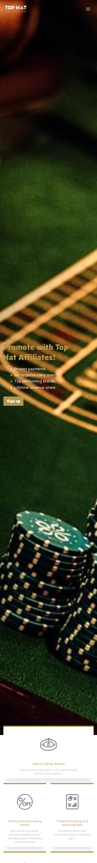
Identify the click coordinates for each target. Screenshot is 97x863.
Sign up (13, 401)
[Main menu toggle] (88, 9)
